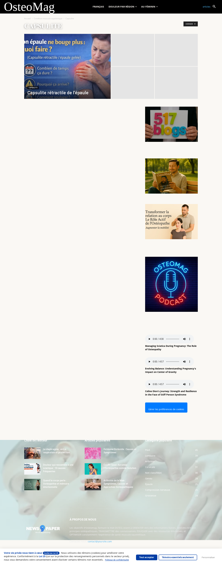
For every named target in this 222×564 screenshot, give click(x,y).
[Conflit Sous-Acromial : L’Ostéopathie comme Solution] (93, 469)
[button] (210, 7)
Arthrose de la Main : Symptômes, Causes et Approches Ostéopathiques (118, 483)
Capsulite (33, 88)
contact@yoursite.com (100, 541)
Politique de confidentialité (117, 559)
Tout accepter (146, 557)
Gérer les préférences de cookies (166, 409)
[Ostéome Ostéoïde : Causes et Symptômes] (93, 453)
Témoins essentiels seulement (178, 557)
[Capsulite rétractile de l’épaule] (67, 71)
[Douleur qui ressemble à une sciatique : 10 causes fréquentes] (32, 469)
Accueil (27, 18)
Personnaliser (208, 557)
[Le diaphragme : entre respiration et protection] (32, 453)
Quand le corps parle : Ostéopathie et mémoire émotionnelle (56, 483)
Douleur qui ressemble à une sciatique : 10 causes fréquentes (58, 468)
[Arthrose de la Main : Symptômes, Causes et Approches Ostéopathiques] (93, 484)
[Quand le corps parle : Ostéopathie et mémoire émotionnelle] (32, 484)
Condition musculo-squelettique (48, 18)
